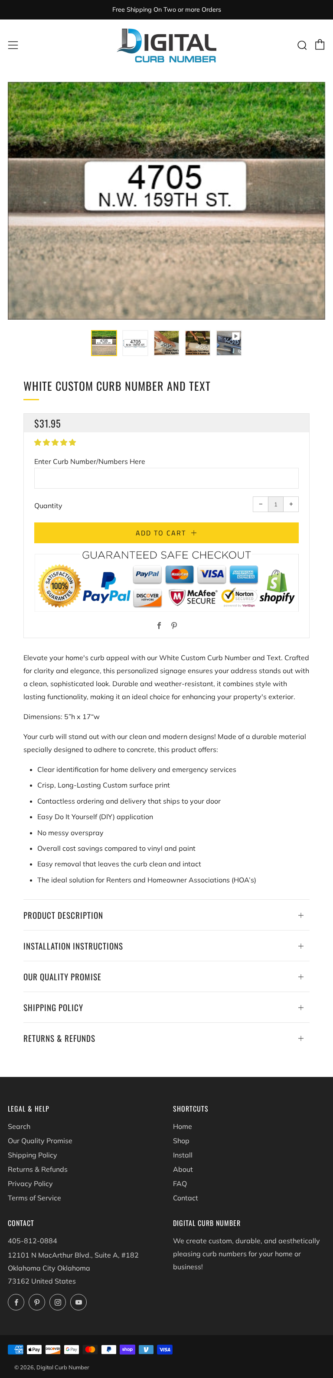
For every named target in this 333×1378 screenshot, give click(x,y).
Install (183, 1155)
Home (182, 1126)
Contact (185, 1197)
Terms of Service (34, 1197)
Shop (181, 1140)
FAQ (180, 1183)
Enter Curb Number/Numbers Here (89, 461)
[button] (104, 343)
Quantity (48, 505)
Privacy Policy (30, 1183)
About (183, 1169)
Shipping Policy (32, 1155)
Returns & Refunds (38, 1169)
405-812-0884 (32, 1240)
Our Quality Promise (40, 1140)
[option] (166, 201)
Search (19, 1126)
